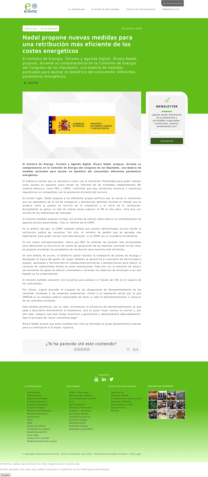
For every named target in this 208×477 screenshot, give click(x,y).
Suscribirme (166, 140)
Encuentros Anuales (79, 414)
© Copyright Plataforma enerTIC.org (41, 454)
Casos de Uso (117, 392)
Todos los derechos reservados (76, 454)
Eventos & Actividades (105, 9)
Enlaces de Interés (36, 426)
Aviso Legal (33, 435)
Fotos (30, 420)
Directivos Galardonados (39, 410)
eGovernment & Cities (122, 404)
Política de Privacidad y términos (111, 454)
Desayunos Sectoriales (80, 407)
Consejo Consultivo (36, 401)
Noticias (115, 410)
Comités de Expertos (37, 404)
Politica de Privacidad (38, 438)
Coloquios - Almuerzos (80, 410)
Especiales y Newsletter (81, 429)
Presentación (33, 392)
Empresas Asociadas (37, 398)
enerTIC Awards (77, 404)
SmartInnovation (77, 423)
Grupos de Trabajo (36, 407)
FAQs (29, 423)
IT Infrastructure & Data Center (126, 398)
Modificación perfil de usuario (42, 441)
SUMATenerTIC (171, 9)
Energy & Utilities (120, 395)
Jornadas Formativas (79, 417)
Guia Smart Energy (78, 426)
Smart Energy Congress (81, 395)
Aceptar (5, 475)
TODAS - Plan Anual (79, 392)
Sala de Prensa (118, 407)
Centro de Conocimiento (140, 9)
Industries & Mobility (121, 401)
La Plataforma (76, 9)
